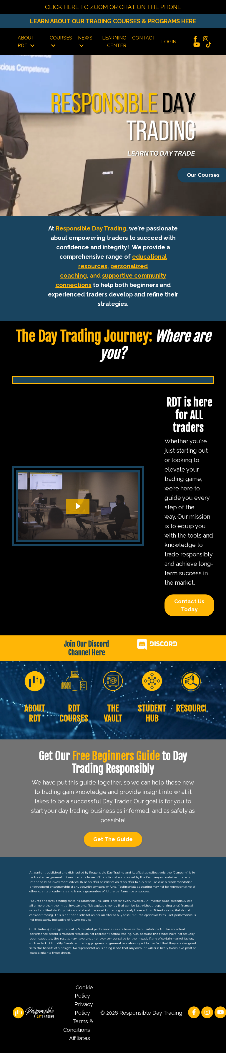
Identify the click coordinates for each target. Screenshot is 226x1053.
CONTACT (143, 38)
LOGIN (168, 42)
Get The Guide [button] (113, 839)
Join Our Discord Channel (86, 648)
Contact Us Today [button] (189, 605)
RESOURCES (194, 708)
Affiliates (79, 1038)
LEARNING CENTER (114, 41)
